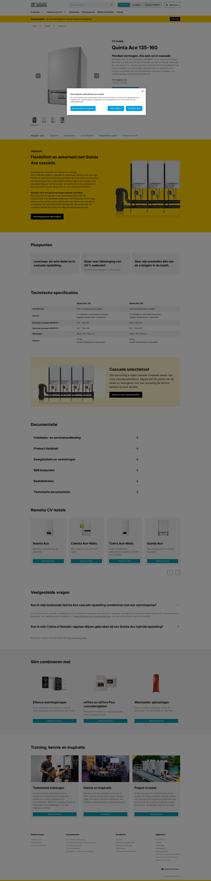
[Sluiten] (142, 91)
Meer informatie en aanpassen (83, 108)
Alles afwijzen (116, 108)
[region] (106, 101)
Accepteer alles (134, 108)
